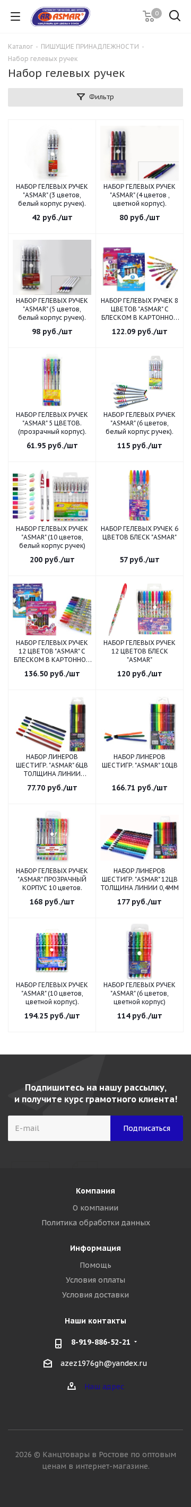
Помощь (95, 1265)
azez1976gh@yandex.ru (103, 1363)
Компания (95, 1191)
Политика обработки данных (95, 1222)
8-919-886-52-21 (101, 1342)
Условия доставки (95, 1295)
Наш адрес (104, 1386)
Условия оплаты (95, 1280)
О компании (95, 1208)
